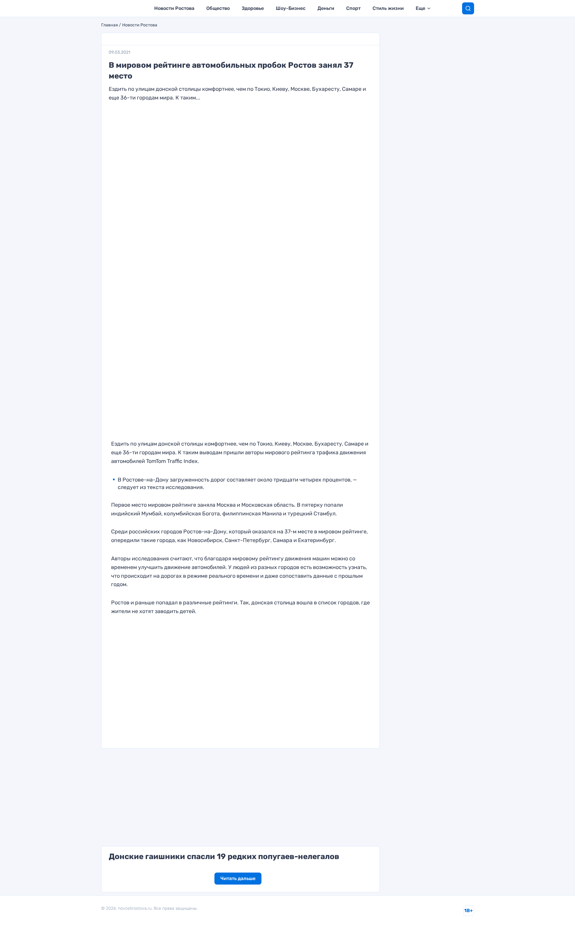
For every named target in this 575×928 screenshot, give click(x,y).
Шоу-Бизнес (290, 8)
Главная (109, 25)
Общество (218, 8)
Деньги (325, 8)
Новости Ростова (174, 8)
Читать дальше (237, 878)
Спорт (353, 8)
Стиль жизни (388, 8)
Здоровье (253, 8)
